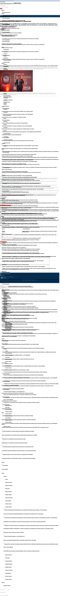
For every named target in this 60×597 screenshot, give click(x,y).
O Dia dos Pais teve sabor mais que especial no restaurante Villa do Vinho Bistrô (20, 205)
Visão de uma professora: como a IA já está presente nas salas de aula (17, 194)
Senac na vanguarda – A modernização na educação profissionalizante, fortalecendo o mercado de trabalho (26, 186)
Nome (1, 235)
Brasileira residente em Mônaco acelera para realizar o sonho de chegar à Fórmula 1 (20, 239)
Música (5, 306)
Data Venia (7, 357)
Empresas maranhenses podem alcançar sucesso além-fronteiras (16, 286)
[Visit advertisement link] (24, 264)
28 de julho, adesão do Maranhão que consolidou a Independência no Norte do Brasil (21, 249)
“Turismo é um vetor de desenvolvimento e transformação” (15, 192)
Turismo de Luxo (7, 313)
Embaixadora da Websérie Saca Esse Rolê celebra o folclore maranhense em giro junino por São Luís (24, 293)
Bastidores (6, 295)
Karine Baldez (8, 500)
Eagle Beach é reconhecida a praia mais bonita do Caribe (14, 442)
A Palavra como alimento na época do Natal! (12, 32)
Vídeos (3, 412)
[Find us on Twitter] (0, 281)
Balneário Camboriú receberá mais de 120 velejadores (14, 340)
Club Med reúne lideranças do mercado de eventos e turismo (14, 209)
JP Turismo (3, 28)
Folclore (5, 302)
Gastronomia (6, 303)
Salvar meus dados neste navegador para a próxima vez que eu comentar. (14, 240)
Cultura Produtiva (8, 411)
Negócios (5, 307)
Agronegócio (6, 49)
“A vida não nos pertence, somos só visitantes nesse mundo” (15, 377)
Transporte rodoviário (8, 312)
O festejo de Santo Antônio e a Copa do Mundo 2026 (13, 15)
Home (3, 289)
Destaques (4, 315)
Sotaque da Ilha (8, 506)
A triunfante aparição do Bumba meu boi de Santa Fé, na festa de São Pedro (19, 450)
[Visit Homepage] (2, 2)
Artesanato (6, 293)
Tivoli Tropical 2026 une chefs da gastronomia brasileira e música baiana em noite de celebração (22, 214)
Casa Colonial (5, 469)
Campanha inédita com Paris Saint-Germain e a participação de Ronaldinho (18, 458)
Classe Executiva (8, 482)
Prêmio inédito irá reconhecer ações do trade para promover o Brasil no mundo (20, 199)
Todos (6, 479)
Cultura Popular (7, 62)
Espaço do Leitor (4, 362)
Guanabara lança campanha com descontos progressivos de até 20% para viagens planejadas (25, 380)
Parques (5, 308)
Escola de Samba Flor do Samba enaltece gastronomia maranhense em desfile (19, 435)
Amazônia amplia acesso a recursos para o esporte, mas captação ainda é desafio (20, 307)
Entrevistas (4, 316)
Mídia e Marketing (7, 305)
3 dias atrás (2, 222)
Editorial (3, 10)
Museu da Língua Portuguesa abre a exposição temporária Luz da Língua (20, 540)
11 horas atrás (2, 211)
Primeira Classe (8, 367)
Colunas (5, 476)
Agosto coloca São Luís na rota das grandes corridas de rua (15, 318)
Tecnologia (6, 311)
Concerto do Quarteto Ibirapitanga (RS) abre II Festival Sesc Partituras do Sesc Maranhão (23, 374)
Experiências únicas (8, 300)
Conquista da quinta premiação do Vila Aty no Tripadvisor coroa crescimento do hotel (21, 238)
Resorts (5, 309)
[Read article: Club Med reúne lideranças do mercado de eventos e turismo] (29, 208)
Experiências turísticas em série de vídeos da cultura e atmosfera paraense (19, 419)
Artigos (3, 314)
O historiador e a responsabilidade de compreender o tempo (15, 369)
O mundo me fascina (6, 408)
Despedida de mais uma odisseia (9, 400)
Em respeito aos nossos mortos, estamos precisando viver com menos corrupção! (20, 38)
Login (1, 8)
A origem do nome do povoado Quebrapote (11, 187)
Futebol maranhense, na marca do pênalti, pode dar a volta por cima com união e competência (23, 44)
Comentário (2, 233)
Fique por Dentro (7, 585)
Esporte (3, 317)
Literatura (6, 304)
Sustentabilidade (7, 310)
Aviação (5, 294)
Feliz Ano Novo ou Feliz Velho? (8, 36)
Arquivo (3, 473)
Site (0, 238)
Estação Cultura (8, 361)
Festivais (5, 301)
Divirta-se (3, 582)
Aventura (5, 53)
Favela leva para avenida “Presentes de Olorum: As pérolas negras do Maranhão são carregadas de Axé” (25, 427)
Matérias (3, 63)
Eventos (5, 299)
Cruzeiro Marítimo (7, 297)
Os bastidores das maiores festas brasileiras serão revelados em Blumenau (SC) (21, 402)
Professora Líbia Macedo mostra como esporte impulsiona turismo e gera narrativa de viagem (23, 348)
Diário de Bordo (8, 491)
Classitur (3, 338)
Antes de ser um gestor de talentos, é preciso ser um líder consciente (17, 393)
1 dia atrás (2, 216)
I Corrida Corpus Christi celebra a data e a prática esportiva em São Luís (18, 358)
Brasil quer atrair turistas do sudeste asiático (14, 388)
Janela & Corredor (9, 363)
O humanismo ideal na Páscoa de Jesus (10, 28)
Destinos (5, 64)
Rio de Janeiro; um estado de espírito (10, 385)
